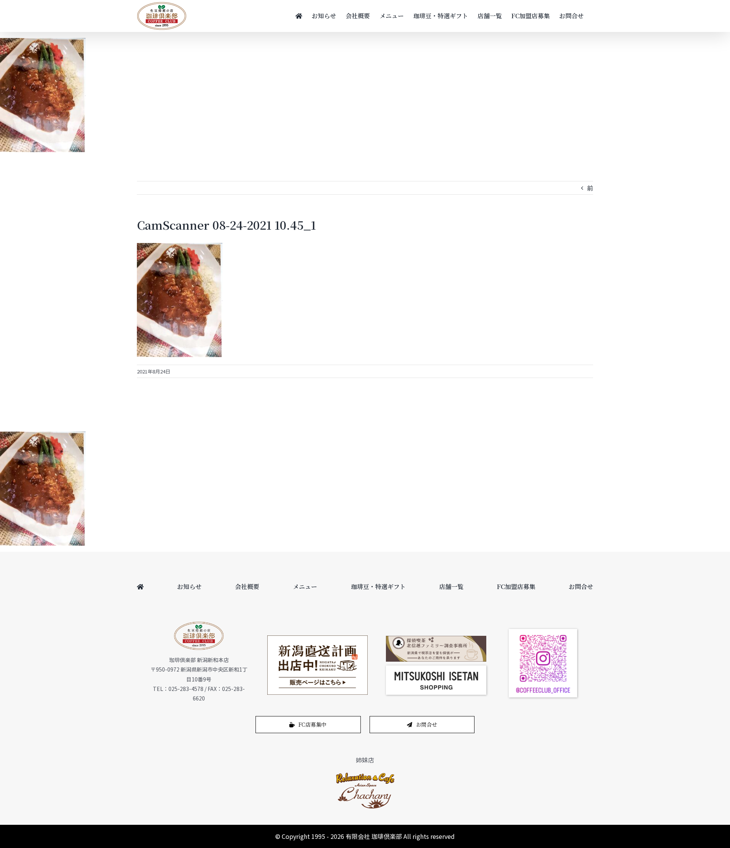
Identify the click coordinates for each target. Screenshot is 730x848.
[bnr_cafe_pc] (436, 638)
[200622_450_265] (317, 638)
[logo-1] (365, 774)
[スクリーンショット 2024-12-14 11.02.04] (436, 668)
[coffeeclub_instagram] (543, 632)
